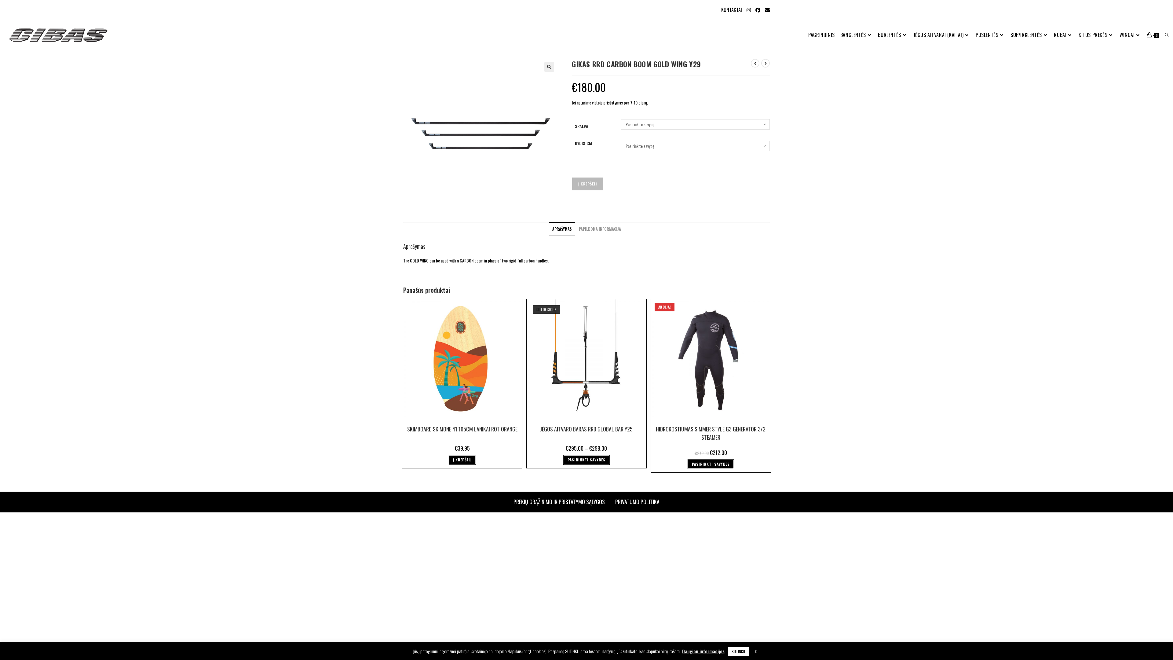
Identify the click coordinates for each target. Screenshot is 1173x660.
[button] (549, 67)
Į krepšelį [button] (462, 459)
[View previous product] (755, 63)
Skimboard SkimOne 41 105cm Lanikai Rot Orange (462, 429)
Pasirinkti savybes (586, 459)
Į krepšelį (587, 183)
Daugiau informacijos (703, 651)
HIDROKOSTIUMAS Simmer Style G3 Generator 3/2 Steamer (711, 433)
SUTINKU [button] (738, 651)
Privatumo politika (637, 502)
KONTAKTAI (731, 9)
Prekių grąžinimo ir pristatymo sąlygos (559, 502)
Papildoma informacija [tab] (600, 229)
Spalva (581, 126)
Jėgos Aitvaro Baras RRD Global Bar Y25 (586, 429)
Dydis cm (583, 143)
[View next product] (765, 63)
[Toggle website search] (1166, 35)
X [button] (756, 651)
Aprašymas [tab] (562, 229)
